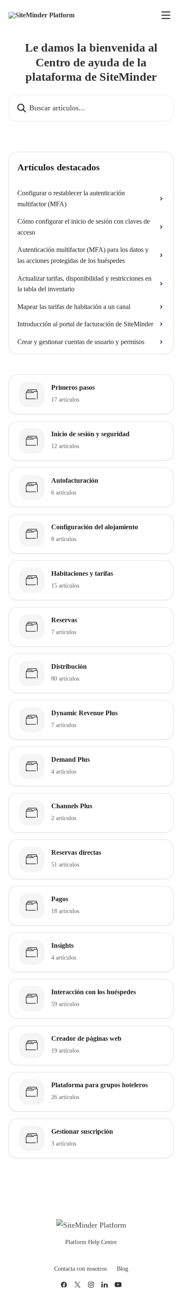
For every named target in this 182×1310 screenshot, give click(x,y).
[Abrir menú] (166, 15)
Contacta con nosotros (80, 1269)
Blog (122, 1269)
